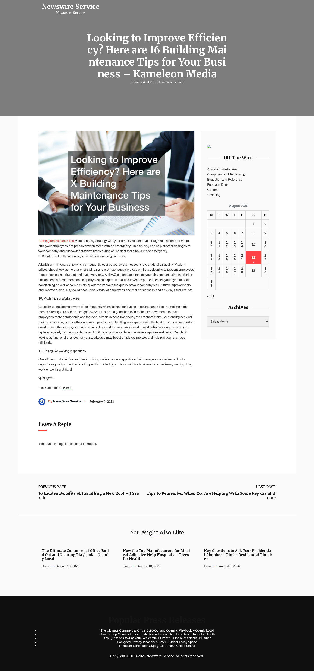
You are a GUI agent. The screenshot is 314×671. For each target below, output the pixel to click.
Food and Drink (218, 184)
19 (227, 257)
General (212, 190)
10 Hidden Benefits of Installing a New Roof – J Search (88, 495)
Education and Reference (224, 179)
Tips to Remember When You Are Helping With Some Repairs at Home (211, 495)
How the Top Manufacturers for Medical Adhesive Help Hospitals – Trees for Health (156, 555)
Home (67, 387)
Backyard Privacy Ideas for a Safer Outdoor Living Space (157, 642)
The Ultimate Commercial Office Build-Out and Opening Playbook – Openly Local (75, 555)
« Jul (210, 296)
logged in (63, 444)
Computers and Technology (226, 174)
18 (219, 257)
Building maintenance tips (56, 241)
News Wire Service (170, 82)
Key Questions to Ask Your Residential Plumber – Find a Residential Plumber (238, 555)
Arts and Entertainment (223, 169)
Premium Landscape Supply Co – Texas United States (157, 646)
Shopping (213, 195)
